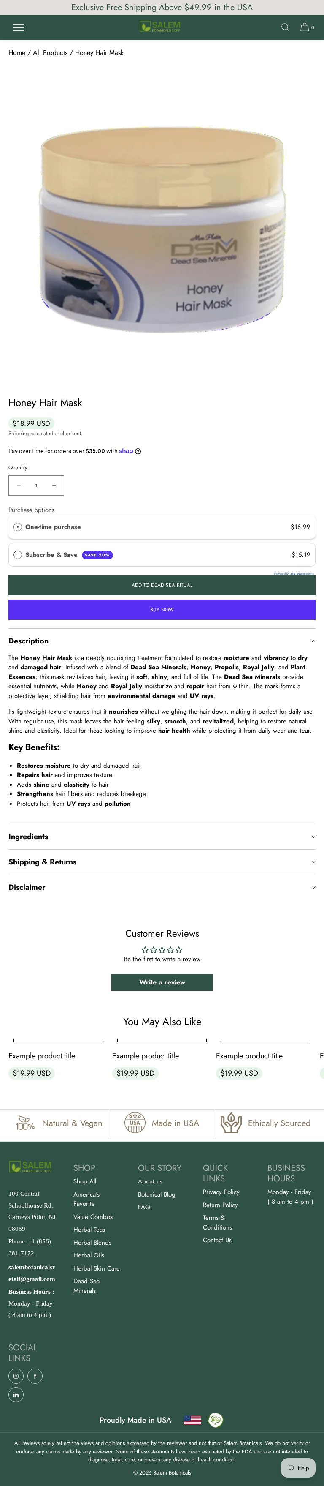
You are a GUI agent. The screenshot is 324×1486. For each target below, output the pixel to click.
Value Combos (93, 1217)
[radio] (18, 527)
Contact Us (217, 1240)
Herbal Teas (89, 1229)
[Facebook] (35, 1376)
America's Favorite (86, 1199)
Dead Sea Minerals (86, 1285)
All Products (50, 52)
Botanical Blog (157, 1194)
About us (150, 1181)
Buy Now (162, 609)
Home (16, 52)
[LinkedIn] (16, 1394)
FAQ (144, 1207)
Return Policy (220, 1205)
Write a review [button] (162, 982)
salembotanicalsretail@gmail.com (31, 1273)
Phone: (29, 1247)
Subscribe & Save (67, 554)
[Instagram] (16, 1376)
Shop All (84, 1181)
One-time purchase (53, 527)
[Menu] (18, 27)
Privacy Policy (221, 1192)
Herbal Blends (92, 1242)
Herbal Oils (88, 1255)
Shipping (18, 433)
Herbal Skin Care (96, 1268)
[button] (285, 27)
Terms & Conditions (217, 1222)
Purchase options (31, 510)
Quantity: (18, 467)
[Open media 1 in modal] (162, 225)
